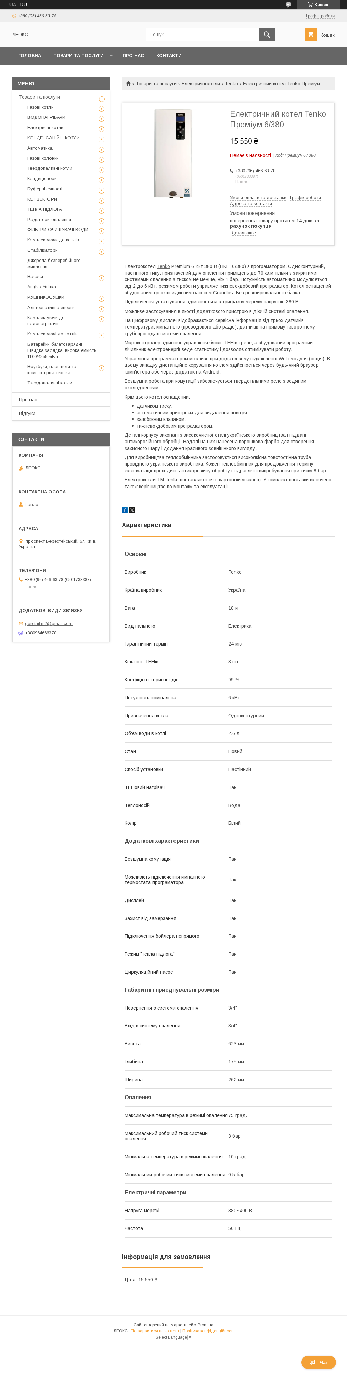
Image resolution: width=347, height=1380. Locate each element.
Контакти (169, 55)
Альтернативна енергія (51, 307)
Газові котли (40, 107)
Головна (29, 55)
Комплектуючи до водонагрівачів (46, 320)
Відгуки (27, 413)
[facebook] (125, 511)
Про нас (133, 55)
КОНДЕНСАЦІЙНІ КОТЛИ (53, 137)
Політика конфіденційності (208, 1331)
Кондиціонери (42, 178)
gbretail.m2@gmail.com (49, 623)
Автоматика (40, 148)
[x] (132, 511)
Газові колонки (43, 158)
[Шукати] (267, 34)
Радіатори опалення (49, 219)
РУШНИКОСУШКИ (45, 297)
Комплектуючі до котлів (52, 333)
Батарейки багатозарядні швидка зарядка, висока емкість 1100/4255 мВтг (61, 350)
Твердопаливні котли (49, 168)
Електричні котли (201, 83)
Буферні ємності (44, 188)
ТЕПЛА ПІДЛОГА (44, 209)
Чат (324, 1362)
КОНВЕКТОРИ (42, 199)
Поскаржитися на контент (155, 1331)
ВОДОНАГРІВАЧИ (46, 117)
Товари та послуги (78, 55)
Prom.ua (205, 1324)
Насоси (35, 276)
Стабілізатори (42, 250)
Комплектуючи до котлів (53, 239)
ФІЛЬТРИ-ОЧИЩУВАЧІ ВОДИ (57, 229)
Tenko (231, 83)
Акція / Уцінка (41, 286)
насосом (202, 292)
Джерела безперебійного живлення (54, 263)
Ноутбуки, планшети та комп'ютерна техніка (51, 369)
